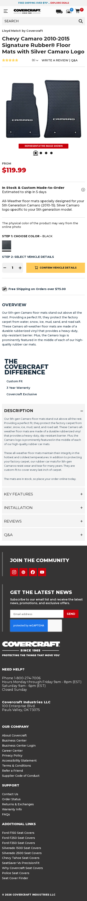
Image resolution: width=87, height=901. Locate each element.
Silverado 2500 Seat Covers (22, 853)
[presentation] (43, 450)
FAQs (6, 814)
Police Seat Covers (15, 873)
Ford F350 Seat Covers (18, 843)
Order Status (11, 799)
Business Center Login (19, 745)
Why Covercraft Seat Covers (22, 868)
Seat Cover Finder (15, 878)
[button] (6, 245)
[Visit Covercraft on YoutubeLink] (42, 572)
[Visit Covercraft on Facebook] (33, 572)
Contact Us (10, 794)
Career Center (12, 750)
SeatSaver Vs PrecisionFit (20, 863)
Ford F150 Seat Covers (18, 833)
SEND (71, 614)
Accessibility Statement (19, 760)
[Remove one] (5, 268)
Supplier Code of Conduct (20, 776)
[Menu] (5, 11)
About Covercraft (14, 735)
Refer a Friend (12, 770)
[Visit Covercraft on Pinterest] (23, 572)
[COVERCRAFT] (27, 11)
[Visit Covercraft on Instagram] (14, 572)
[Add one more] (20, 268)
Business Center (14, 740)
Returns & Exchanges (18, 804)
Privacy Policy (12, 755)
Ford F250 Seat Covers (18, 838)
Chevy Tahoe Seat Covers (20, 858)
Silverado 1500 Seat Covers (21, 848)
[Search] (80, 21)
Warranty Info (12, 809)
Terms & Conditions (16, 765)
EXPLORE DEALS (59, 3)
